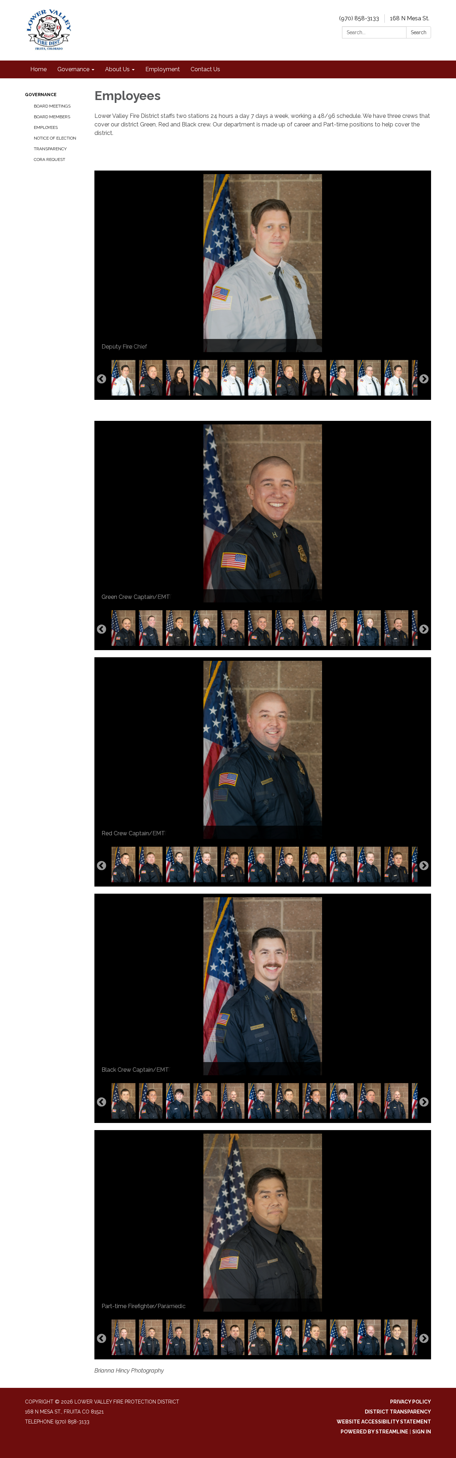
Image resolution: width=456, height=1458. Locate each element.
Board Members (52, 116)
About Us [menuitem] (117, 69)
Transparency (50, 148)
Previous (101, 379)
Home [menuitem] (38, 69)
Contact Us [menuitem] (205, 69)
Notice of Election (55, 138)
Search (418, 32)
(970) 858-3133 (359, 18)
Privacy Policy (410, 1402)
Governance (41, 94)
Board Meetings (52, 106)
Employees (46, 127)
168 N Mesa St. (409, 18)
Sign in (421, 1432)
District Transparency (398, 1412)
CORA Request (49, 159)
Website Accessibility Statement (384, 1422)
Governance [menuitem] (73, 69)
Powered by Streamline (374, 1432)
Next (424, 379)
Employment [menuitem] (162, 69)
